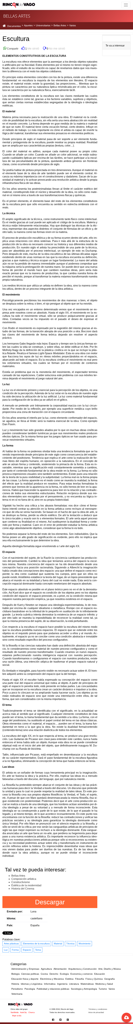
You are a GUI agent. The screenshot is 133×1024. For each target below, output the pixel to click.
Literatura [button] (74, 984)
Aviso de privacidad (96, 1012)
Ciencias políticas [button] (30, 974)
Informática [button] (49, 984)
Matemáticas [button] (87, 984)
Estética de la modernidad (26, 885)
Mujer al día (16, 1016)
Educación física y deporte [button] (24, 979)
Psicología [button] (29, 989)
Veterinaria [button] (16, 994)
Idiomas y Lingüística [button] (31, 984)
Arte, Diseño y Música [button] (109, 969)
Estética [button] (69, 979)
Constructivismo (20, 882)
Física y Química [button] (94, 979)
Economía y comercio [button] (81, 974)
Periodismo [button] (17, 989)
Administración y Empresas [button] (25, 969)
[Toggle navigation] (125, 5)
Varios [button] (112, 989)
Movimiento (85, 943)
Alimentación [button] (60, 969)
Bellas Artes (18, 875)
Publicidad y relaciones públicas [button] (53, 989)
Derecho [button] (53, 974)
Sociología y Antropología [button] (84, 989)
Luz (6, 950)
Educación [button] (99, 974)
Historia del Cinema (22, 888)
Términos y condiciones (97, 1009)
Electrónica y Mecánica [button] (52, 979)
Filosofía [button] (79, 979)
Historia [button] (15, 984)
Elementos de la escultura (36, 943)
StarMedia (14, 1012)
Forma (15, 950)
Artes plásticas (11, 943)
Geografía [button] (109, 979)
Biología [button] (15, 974)
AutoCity (23, 1012)
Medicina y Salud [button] (104, 984)
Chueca (31, 1012)
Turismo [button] (103, 989)
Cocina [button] (44, 974)
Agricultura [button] (46, 969)
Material (58, 943)
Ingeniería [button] (62, 984)
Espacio (27, 950)
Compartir (12, 48)
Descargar (50, 902)
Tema (38, 950)
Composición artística (23, 879)
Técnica (70, 943)
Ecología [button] (64, 974)
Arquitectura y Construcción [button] (82, 969)
